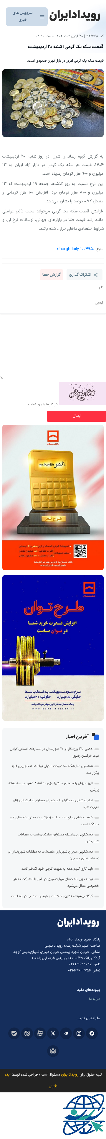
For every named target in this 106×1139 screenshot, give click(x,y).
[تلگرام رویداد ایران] (66, 1033)
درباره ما (94, 999)
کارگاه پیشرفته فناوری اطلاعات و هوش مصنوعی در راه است (52, 896)
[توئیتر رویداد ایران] (53, 1033)
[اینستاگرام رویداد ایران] (79, 1033)
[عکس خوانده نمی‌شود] (82, 404)
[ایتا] (27, 1033)
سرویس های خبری (23, 16)
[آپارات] (40, 1033)
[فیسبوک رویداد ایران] (92, 1033)
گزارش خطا (51, 275)
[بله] (14, 1033)
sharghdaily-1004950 (76, 249)
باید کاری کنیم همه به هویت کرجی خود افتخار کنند (57, 868)
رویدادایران (70, 1074)
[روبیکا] (53, 1051)
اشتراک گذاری (80, 275)
